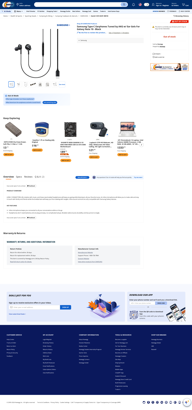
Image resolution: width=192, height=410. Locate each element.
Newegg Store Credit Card (123, 379)
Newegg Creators (120, 356)
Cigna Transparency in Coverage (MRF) (109, 402)
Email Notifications (48, 366)
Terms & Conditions (43, 402)
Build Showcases (120, 383)
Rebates (117, 366)
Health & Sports (16, 16)
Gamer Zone (83, 353)
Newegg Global (156, 343)
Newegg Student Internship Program (90, 349)
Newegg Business (156, 339)
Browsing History (48, 343)
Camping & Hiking (45, 16)
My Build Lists (47, 359)
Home (5, 16)
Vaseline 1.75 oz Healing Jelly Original (43, 141)
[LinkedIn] (162, 402)
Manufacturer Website (85, 252)
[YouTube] (171, 402)
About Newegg (83, 339)
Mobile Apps (119, 369)
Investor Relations (84, 343)
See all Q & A (82, 177)
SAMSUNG (84, 16)
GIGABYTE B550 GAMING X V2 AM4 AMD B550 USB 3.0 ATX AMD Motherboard (73, 145)
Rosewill (153, 349)
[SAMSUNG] (63, 25)
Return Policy (11, 349)
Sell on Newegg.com (121, 343)
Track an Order (11, 343)
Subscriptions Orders (49, 369)
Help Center (10, 339)
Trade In (117, 389)
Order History (47, 346)
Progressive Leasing (121, 386)
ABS (152, 346)
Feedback (32, 186)
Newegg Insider (84, 363)
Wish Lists (46, 356)
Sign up (65, 307)
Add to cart (8, 154)
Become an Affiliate (121, 353)
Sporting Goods (30, 16)
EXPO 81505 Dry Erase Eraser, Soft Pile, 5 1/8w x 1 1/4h (14, 143)
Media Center (83, 346)
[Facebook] (148, 402)
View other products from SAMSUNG (90, 262)
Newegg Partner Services (123, 349)
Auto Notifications (48, 373)
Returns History (47, 349)
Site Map (118, 359)
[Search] (124, 4)
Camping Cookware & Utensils (66, 16)
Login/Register (47, 339)
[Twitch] (175, 402)
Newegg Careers (84, 359)
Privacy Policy (55, 402)
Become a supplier (121, 339)
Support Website (83, 259)
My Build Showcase (49, 363)
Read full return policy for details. (21, 262)
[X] (153, 402)
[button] (24, 4)
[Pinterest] (166, 402)
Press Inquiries (83, 356)
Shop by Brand (119, 363)
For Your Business (120, 346)
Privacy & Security (12, 353)
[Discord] (179, 402)
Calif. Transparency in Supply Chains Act (83, 402)
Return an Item (11, 346)
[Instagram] (157, 402)
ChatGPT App (119, 373)
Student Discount (120, 376)
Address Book (47, 353)
